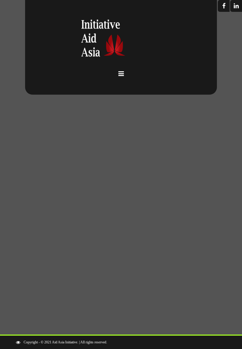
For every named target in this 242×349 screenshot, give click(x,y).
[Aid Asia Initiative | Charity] (121, 41)
